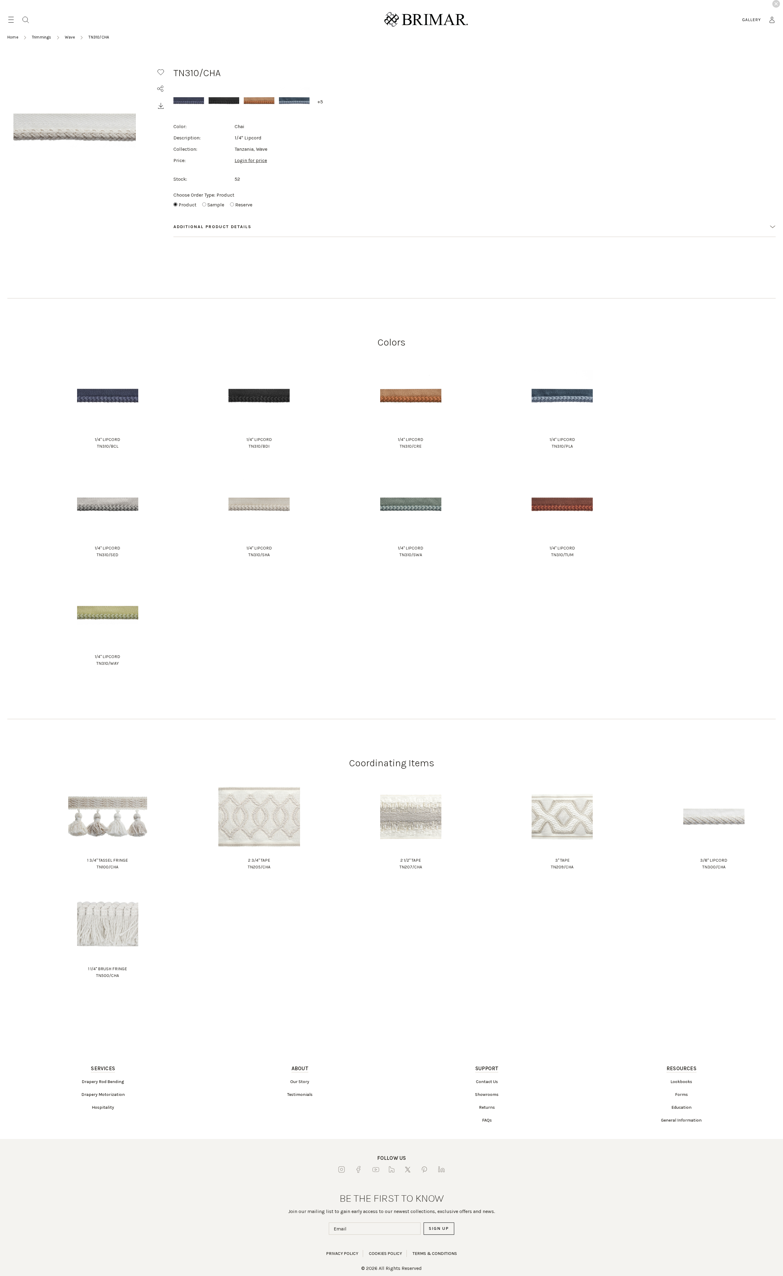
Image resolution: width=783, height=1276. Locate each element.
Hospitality (103, 1107)
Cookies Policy (385, 1253)
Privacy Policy (342, 1253)
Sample (215, 205)
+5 (320, 102)
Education (681, 1107)
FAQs (487, 1120)
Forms (681, 1094)
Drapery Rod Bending (103, 1081)
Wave (70, 37)
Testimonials (300, 1094)
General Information (681, 1120)
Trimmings (41, 37)
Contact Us (487, 1081)
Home (12, 37)
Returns (487, 1107)
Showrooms (487, 1094)
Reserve (243, 205)
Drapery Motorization (103, 1094)
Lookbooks (681, 1081)
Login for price (251, 160)
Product (187, 205)
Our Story (299, 1081)
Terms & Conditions (435, 1253)
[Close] (776, 4)
